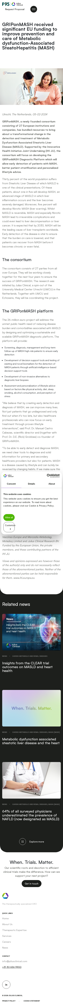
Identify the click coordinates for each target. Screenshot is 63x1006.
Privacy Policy (8, 1001)
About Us (7, 924)
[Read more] (31, 631)
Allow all (9, 517)
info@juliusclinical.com (14, 961)
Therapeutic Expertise (14, 930)
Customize (10, 525)
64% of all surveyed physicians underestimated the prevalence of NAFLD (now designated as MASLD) (30, 815)
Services (6, 935)
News (4, 656)
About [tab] (51, 483)
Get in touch (31, 883)
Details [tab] (31, 483)
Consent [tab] (11, 483)
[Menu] (33, 9)
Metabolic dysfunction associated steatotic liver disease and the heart (31, 741)
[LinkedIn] (6, 985)
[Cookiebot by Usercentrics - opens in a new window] (47, 476)
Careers (6, 941)
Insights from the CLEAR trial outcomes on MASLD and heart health (27, 667)
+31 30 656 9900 (11, 967)
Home (5, 918)
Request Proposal (14, 9)
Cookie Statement (32, 1001)
